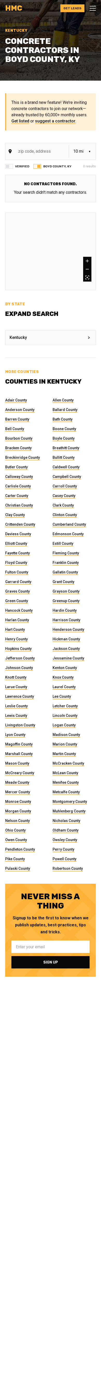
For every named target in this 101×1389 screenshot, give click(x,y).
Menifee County (66, 782)
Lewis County (16, 715)
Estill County (63, 543)
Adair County (16, 400)
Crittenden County (20, 524)
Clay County (15, 515)
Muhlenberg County (69, 811)
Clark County (63, 505)
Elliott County (16, 543)
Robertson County (68, 868)
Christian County (19, 505)
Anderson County (19, 410)
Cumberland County (69, 524)
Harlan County (17, 620)
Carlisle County (18, 486)
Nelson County (17, 821)
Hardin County (65, 610)
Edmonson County (68, 534)
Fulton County (16, 572)
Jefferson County (20, 658)
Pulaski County (17, 868)
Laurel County (64, 687)
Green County (16, 601)
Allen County (63, 400)
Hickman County (66, 639)
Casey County (64, 496)
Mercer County (17, 792)
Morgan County (18, 811)
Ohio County (15, 830)
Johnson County (19, 668)
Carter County (16, 496)
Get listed (20, 121)
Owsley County (65, 840)
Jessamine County (68, 658)
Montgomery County (70, 802)
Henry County (16, 639)
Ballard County (65, 410)
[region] (50, 251)
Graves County (17, 591)
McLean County (65, 773)
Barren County (17, 419)
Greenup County (66, 601)
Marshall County (19, 754)
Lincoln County (65, 715)
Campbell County (67, 477)
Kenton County (65, 668)
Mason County (17, 763)
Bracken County (18, 448)
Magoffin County (19, 744)
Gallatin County (65, 572)
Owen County (16, 840)
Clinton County (65, 515)
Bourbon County (18, 438)
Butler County (16, 467)
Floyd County (16, 563)
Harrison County (66, 620)
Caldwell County (66, 467)
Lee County (62, 696)
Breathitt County (66, 448)
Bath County (63, 419)
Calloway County (19, 477)
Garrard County (18, 582)
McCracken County (68, 763)
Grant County (63, 582)
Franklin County (66, 563)
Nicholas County (66, 821)
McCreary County (19, 773)
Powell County (64, 859)
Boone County (64, 429)
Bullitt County (64, 457)
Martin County (64, 754)
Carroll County (65, 486)
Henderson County (68, 629)
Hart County (15, 629)
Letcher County (65, 706)
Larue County (16, 687)
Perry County (63, 849)
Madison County (66, 735)
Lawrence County (19, 696)
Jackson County (66, 649)
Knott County (15, 677)
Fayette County (17, 553)
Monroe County (18, 802)
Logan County (64, 725)
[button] (91, 8)
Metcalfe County (66, 792)
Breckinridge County (22, 457)
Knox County (63, 677)
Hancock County (19, 610)
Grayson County (66, 591)
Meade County (17, 782)
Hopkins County (18, 649)
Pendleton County (20, 849)
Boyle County (64, 438)
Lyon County (15, 735)
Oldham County (65, 830)
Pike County (15, 859)
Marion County (65, 744)
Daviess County (18, 534)
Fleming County (66, 553)
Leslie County (16, 706)
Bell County (14, 429)
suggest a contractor (55, 121)
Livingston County (20, 725)
